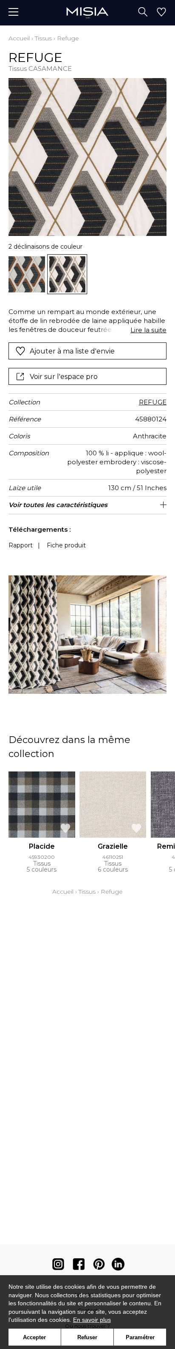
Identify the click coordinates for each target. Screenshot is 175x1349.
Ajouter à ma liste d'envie (72, 351)
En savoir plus (92, 1319)
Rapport (20, 545)
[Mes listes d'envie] (161, 12)
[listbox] (87, 274)
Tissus (43, 38)
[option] (26, 274)
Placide (42, 846)
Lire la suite (148, 330)
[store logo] (87, 12)
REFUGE (153, 402)
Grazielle (113, 846)
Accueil (19, 38)
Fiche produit (66, 545)
